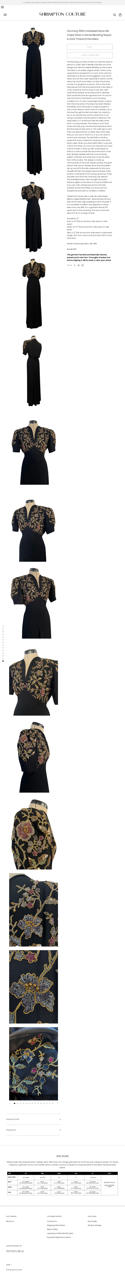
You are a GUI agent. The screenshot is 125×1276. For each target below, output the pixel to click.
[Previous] (9, 1103)
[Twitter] (79, 265)
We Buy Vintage (94, 1225)
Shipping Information (56, 1225)
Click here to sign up (15, 1251)
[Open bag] (120, 14)
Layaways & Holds (12, 1119)
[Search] (114, 14)
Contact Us (52, 1221)
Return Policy (52, 1229)
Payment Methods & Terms (59, 1237)
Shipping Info (11, 1130)
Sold (89, 47)
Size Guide (92, 1221)
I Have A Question (90, 55)
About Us (10, 1221)
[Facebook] (75, 265)
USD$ (8, 1265)
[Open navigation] (2, 7)
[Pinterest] (82, 265)
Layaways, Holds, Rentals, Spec (60, 1233)
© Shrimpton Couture (14, 1270)
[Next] (57, 1103)
